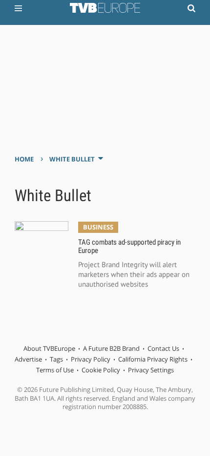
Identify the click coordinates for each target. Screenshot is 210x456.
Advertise (28, 359)
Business (98, 227)
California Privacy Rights (153, 359)
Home (24, 159)
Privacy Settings (151, 369)
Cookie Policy (101, 369)
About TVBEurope (49, 348)
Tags (56, 359)
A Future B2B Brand (111, 348)
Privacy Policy (90, 359)
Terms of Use (55, 369)
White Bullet (72, 159)
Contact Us (163, 348)
